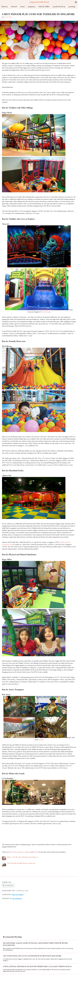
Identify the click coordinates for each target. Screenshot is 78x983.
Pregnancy (31, 6)
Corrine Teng (8, 17)
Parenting (72, 6)
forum (22, 6)
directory (5, 6)
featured (14, 6)
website (41, 740)
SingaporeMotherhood (39, 2)
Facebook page (46, 312)
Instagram (20, 852)
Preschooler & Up (59, 6)
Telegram (27, 852)
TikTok (36, 852)
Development (17, 898)
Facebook (9, 27)
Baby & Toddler (44, 6)
